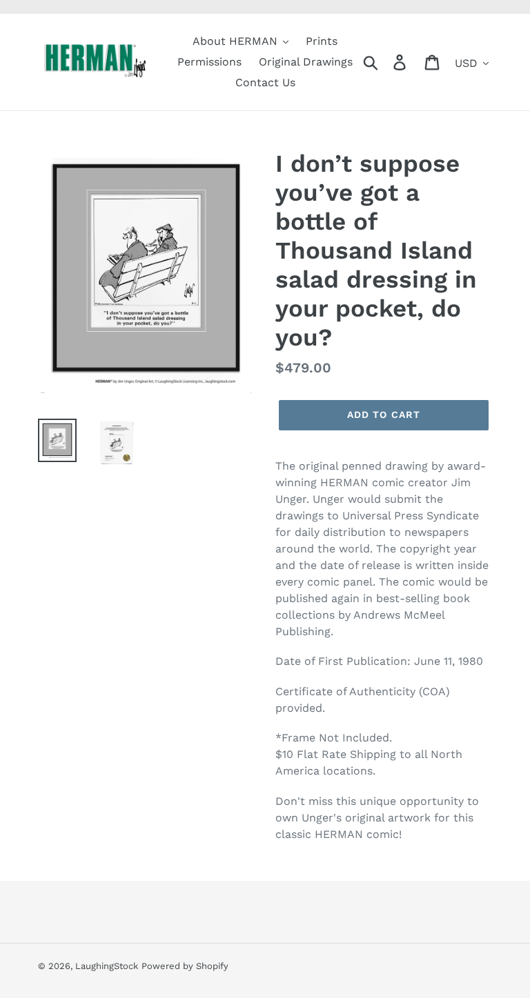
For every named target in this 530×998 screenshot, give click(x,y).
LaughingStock (106, 966)
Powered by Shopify (184, 966)
